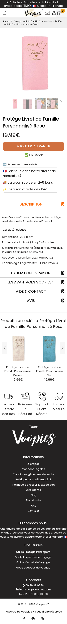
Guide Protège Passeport (33, 552)
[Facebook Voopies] (24, 619)
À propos (33, 464)
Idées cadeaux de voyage (33, 567)
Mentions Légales (33, 469)
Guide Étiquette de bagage (33, 557)
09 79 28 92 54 (34, 585)
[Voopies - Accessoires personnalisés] (33, 12)
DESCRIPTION (31, 204)
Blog (33, 495)
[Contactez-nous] (47, 14)
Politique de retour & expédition (34, 485)
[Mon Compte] (54, 12)
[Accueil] (4, 12)
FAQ (33, 505)
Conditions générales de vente (33, 474)
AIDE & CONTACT (31, 291)
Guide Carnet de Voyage (33, 562)
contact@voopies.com (35, 589)
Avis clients (33, 490)
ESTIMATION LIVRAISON (31, 273)
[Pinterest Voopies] (33, 619)
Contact (33, 510)
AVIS (31, 300)
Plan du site (33, 500)
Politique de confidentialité (33, 479)
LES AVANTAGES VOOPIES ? (31, 282)
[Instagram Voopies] (42, 619)
